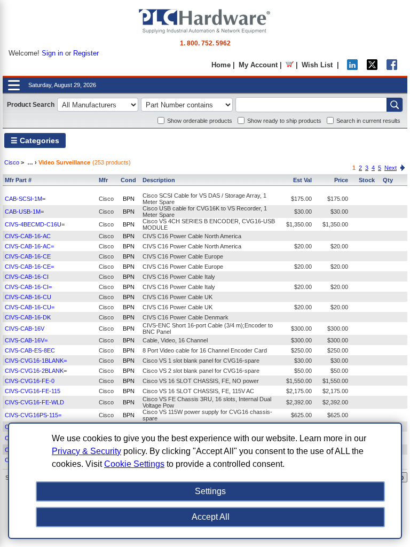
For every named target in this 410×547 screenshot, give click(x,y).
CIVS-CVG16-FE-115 (32, 391)
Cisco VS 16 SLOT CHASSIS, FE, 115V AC (198, 391)
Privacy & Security (86, 451)
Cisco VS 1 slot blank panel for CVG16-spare (201, 360)
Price (341, 180)
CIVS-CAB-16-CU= (29, 307)
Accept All (211, 516)
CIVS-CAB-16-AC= (29, 246)
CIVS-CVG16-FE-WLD (34, 402)
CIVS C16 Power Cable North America (192, 236)
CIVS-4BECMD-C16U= (35, 224)
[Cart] (290, 65)
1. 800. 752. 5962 (205, 43)
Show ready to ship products (284, 121)
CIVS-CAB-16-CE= (29, 266)
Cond (128, 180)
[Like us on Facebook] (392, 68)
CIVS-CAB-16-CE (28, 256)
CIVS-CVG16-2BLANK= (36, 371)
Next (390, 168)
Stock (367, 180)
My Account (258, 65)
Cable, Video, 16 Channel (175, 340)
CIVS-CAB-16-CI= (28, 287)
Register (86, 53)
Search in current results (368, 121)
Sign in (52, 53)
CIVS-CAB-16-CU (28, 297)
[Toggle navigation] (14, 85)
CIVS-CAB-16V (24, 328)
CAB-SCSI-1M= (25, 199)
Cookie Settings (134, 463)
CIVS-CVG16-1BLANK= (36, 360)
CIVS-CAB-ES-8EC (30, 350)
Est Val (302, 180)
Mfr (103, 180)
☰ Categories (35, 140)
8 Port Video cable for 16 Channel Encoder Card (205, 350)
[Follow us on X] (372, 68)
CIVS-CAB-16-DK (28, 317)
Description (159, 180)
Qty (388, 180)
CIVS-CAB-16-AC (28, 236)
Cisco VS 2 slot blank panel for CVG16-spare (201, 371)
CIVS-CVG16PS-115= (33, 415)
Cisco (11, 162)
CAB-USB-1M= (24, 211)
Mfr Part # (18, 180)
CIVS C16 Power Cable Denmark (185, 317)
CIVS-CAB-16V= (26, 340)
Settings (210, 491)
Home (221, 65)
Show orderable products (199, 121)
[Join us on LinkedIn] (352, 68)
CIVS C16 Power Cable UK (177, 297)
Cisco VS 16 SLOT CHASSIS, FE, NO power (201, 381)
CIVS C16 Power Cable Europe (183, 256)
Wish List (317, 65)
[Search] (395, 105)
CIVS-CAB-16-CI (27, 277)
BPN (129, 199)
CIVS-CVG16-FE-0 (29, 381)
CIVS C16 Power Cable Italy (179, 277)
